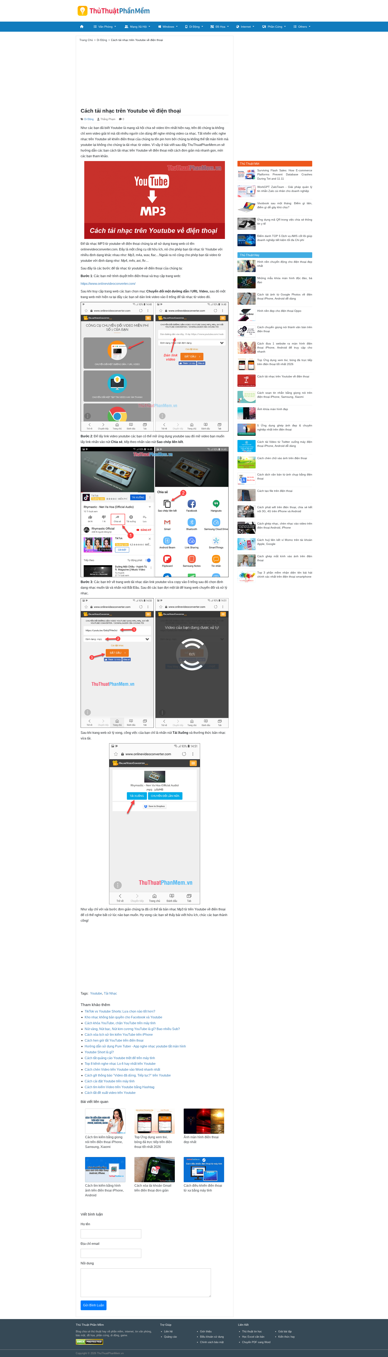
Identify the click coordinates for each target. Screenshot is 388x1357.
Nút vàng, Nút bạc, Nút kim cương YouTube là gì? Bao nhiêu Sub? (132, 1029)
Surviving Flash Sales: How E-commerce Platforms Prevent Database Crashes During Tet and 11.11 (284, 174)
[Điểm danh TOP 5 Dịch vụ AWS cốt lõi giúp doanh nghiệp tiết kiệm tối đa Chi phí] (247, 240)
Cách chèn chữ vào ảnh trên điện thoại (282, 458)
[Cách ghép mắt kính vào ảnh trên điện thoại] (247, 560)
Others (302, 26)
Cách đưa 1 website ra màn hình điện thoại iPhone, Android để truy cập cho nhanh (284, 347)
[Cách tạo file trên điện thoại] (247, 494)
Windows (168, 26)
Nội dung (87, 1263)
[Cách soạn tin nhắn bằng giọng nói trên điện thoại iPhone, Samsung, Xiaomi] (247, 396)
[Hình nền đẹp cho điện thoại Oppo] (247, 314)
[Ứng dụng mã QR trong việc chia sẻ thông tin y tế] (247, 223)
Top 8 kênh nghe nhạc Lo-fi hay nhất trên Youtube (120, 1063)
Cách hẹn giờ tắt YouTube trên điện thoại (114, 1040)
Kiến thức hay (286, 1336)
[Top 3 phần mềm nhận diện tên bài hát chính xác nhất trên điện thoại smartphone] (247, 576)
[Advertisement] (238, 10)
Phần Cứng (275, 26)
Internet (246, 26)
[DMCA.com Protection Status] (89, 1341)
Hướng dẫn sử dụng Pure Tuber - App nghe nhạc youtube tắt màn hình (135, 1046)
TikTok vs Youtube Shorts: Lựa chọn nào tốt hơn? (120, 1011)
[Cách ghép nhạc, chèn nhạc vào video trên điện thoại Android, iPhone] (247, 527)
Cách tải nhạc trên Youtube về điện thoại (283, 376)
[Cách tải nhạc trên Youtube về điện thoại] (247, 380)
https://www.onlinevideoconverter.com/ (108, 283)
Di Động (194, 26)
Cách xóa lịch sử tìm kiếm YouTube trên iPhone (119, 1034)
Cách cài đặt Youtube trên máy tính (110, 1081)
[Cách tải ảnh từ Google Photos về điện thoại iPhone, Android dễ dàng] (247, 298)
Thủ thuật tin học (252, 1331)
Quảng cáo (170, 1336)
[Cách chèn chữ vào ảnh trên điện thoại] (247, 462)
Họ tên (85, 1224)
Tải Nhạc (110, 993)
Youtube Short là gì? (99, 1052)
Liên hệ (168, 1331)
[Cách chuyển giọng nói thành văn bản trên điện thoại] (247, 331)
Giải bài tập (285, 1331)
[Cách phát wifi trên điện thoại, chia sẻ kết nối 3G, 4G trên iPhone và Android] (247, 511)
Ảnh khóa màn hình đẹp (272, 409)
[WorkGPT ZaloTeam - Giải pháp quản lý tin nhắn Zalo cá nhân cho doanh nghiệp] (247, 191)
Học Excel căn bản (253, 1336)
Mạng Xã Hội (138, 26)
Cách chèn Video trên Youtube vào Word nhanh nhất (122, 1069)
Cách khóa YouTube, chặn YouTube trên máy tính (120, 1023)
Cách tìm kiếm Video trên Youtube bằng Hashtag (119, 1087)
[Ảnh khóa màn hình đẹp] (247, 413)
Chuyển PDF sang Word (256, 1342)
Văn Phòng (105, 26)
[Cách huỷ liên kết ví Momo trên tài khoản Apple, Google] (247, 544)
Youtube (96, 993)
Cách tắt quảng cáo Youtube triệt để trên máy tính (120, 1058)
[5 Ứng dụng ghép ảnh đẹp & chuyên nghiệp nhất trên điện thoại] (247, 429)
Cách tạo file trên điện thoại (274, 490)
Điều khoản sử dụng (212, 1336)
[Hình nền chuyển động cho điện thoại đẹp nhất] (247, 265)
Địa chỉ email (90, 1243)
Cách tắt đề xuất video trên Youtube (110, 1092)
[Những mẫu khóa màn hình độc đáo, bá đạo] (247, 282)
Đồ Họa (220, 26)
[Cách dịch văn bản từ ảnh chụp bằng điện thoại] (247, 478)
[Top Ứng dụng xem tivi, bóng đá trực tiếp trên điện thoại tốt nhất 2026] (247, 364)
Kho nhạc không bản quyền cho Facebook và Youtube (123, 1017)
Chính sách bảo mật (212, 1342)
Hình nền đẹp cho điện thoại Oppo (279, 310)
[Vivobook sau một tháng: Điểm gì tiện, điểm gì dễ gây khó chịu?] (247, 207)
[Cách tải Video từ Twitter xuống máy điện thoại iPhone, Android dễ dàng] (247, 445)
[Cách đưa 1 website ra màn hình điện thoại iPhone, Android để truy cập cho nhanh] (247, 347)
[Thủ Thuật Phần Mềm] (115, 10)
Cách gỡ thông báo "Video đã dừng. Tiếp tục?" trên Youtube (128, 1075)
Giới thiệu (206, 1331)
